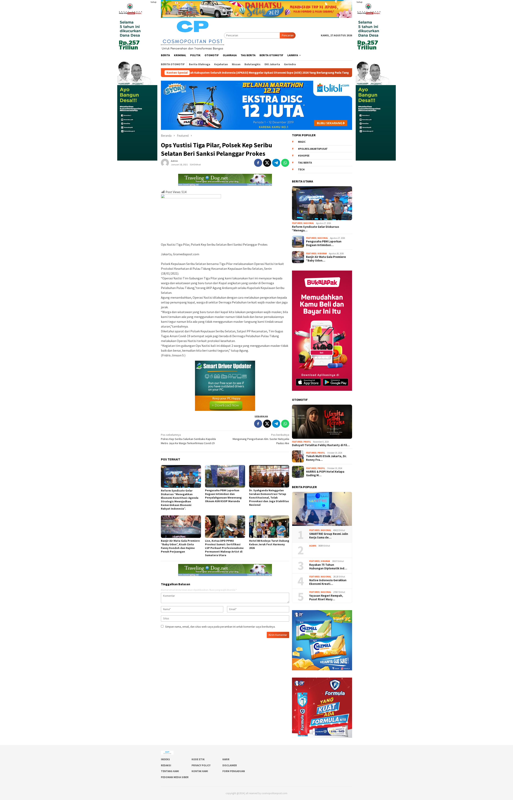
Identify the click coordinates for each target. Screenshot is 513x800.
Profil (307, 441)
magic (302, 142)
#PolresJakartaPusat (313, 149)
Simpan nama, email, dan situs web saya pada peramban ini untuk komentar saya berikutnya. (220, 626)
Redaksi (166, 765)
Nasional (308, 223)
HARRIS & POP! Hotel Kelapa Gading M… (325, 473)
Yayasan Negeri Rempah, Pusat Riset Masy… (326, 597)
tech (301, 169)
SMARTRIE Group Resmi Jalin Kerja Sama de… (328, 535)
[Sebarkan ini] (258, 163)
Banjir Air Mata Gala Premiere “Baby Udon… (326, 258)
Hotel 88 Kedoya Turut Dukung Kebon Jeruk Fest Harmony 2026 (269, 544)
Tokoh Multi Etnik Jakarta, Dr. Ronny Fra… (326, 458)
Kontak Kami (200, 771)
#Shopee (303, 155)
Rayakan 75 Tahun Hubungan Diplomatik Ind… (328, 566)
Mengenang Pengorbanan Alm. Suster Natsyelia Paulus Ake (261, 439)
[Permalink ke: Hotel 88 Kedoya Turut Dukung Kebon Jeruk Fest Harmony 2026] (269, 526)
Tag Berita (305, 162)
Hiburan (322, 253)
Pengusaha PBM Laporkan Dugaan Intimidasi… (323, 243)
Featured (297, 223)
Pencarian (288, 35)
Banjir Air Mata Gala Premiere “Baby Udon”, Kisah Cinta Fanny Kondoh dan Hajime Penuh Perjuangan (180, 546)
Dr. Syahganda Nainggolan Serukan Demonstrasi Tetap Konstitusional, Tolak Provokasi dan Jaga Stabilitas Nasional (269, 498)
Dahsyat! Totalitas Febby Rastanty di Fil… (321, 445)
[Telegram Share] (276, 163)
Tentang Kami (170, 771)
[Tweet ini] (267, 163)
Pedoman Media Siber (175, 777)
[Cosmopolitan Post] (192, 35)
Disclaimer (229, 765)
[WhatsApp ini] (285, 163)
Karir (225, 759)
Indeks (165, 759)
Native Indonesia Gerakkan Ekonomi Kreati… (327, 582)
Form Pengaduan (233, 771)
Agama (312, 545)
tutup (153, 1)
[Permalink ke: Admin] (165, 162)
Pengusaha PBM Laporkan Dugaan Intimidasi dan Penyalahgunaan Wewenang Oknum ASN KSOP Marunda (223, 496)
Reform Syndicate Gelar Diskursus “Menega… (315, 228)
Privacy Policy (201, 765)
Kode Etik (198, 759)
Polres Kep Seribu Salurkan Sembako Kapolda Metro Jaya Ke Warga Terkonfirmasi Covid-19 (188, 439)
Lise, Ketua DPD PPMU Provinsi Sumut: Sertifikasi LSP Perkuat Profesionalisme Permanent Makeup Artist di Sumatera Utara (224, 548)
